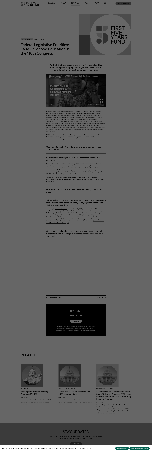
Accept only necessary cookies (139, 448)
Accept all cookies (122, 448)
